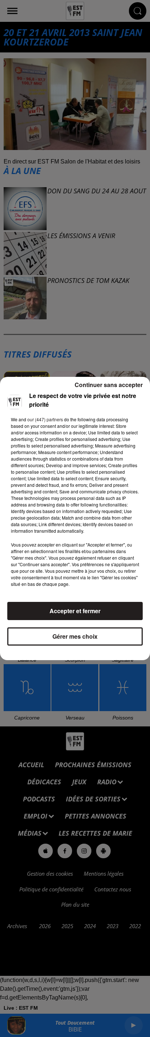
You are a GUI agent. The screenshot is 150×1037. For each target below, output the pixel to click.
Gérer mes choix (75, 636)
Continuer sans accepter (109, 385)
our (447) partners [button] (45, 419)
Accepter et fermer (75, 611)
